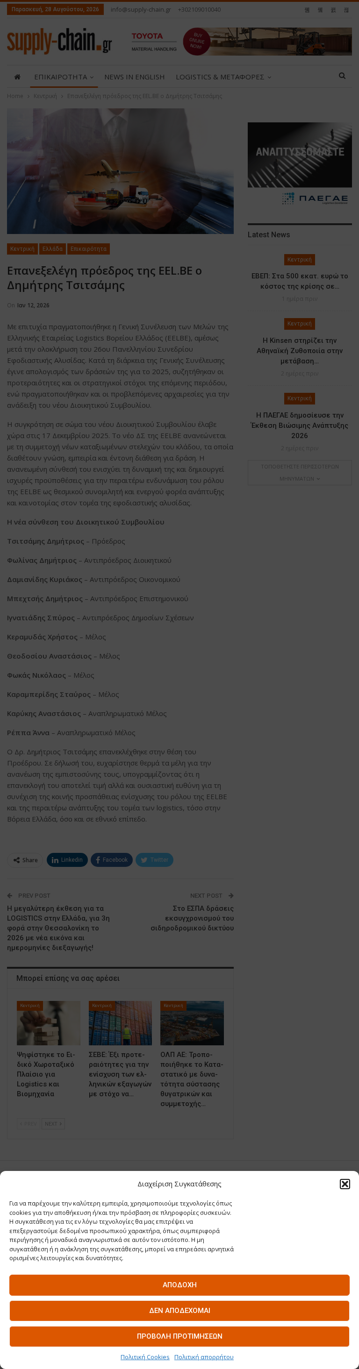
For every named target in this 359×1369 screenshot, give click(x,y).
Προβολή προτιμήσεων (180, 1336)
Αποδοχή (180, 1285)
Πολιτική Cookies (145, 1357)
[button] (345, 1184)
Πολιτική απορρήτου (204, 1357)
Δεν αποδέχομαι (179, 1310)
